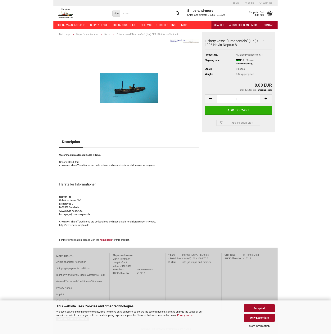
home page (106, 239)
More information (259, 325)
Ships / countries (124, 25)
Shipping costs (265, 90)
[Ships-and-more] (81, 13)
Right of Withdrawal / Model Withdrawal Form (80, 274)
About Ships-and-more (243, 25)
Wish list (267, 3)
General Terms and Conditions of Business (79, 281)
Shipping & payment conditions (73, 268)
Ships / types (98, 25)
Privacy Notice (185, 315)
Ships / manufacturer (70, 25)
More (184, 25)
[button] (236, 3)
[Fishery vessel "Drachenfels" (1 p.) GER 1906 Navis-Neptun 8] (129, 81)
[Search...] (177, 13)
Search (219, 25)
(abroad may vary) (244, 63)
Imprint (60, 294)
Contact (269, 25)
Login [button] (250, 3)
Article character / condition (71, 261)
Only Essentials (259, 317)
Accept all (259, 308)
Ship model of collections (158, 25)
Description (71, 142)
